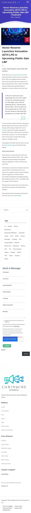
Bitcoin (16, 226)
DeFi (11, 236)
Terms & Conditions (8, 506)
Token (11, 255)
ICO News (4, 452)
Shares (6, 252)
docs (13, 195)
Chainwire (21, 232)
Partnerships (5, 426)
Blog (2, 422)
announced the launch (18, 75)
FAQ (2, 415)
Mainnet (17, 242)
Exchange (7, 239)
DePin (17, 236)
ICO (20, 239)
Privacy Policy (18, 506)
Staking (13, 252)
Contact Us (4, 486)
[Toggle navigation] (28, 2)
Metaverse (16, 246)
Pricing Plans (5, 411)
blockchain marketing (10, 232)
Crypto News (5, 444)
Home (12, 17)
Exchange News (5, 463)
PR (10, 249)
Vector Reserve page (9, 145)
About (3, 418)
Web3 (6, 259)
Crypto (6, 236)
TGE (5, 255)
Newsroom (17, 17)
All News (3, 440)
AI (5, 226)
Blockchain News (6, 448)
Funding (14, 239)
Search (3, 350)
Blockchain (7, 229)
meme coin (7, 246)
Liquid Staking (8, 242)
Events (23, 236)
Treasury (17, 255)
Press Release (17, 249)
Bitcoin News (5, 460)
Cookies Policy (18, 508)
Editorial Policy (6, 510)
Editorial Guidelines (7, 430)
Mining (23, 246)
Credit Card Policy (7, 508)
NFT (5, 249)
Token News (4, 456)
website (19, 195)
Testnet (19, 252)
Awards (10, 226)
